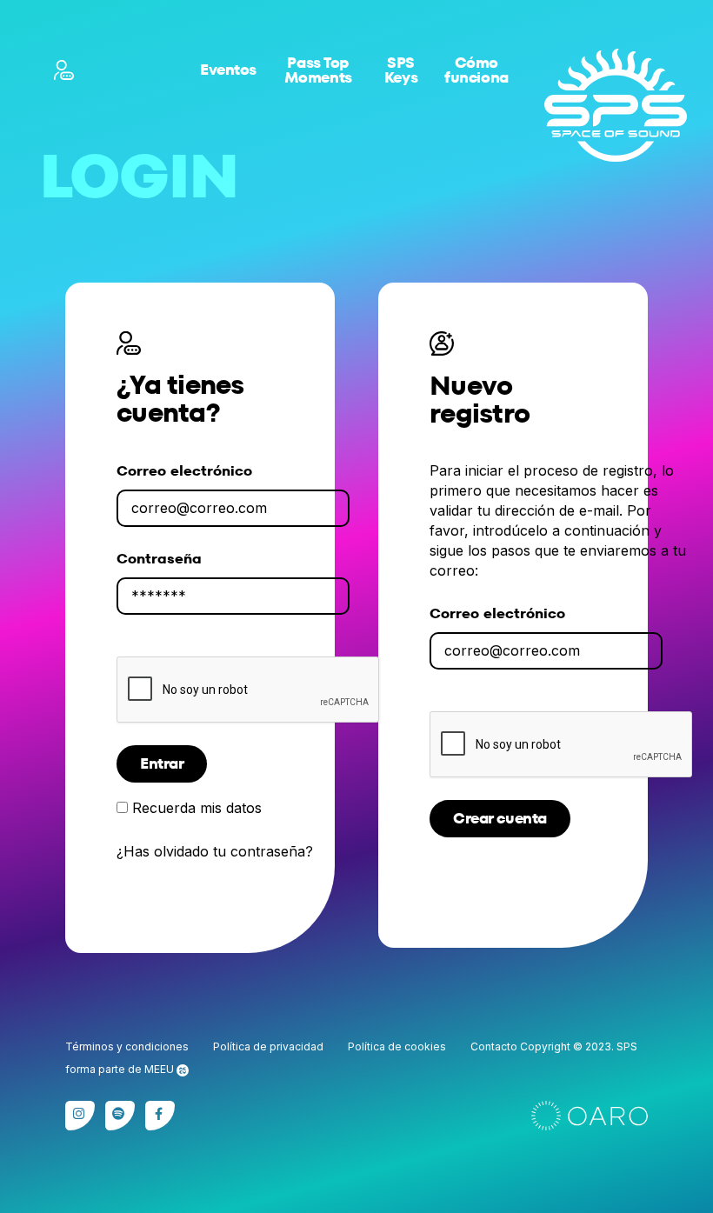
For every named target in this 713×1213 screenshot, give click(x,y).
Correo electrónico (184, 471)
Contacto (493, 1046)
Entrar (161, 763)
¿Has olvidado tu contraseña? (215, 851)
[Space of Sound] (615, 105)
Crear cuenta (500, 818)
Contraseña (159, 559)
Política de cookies (397, 1046)
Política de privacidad (268, 1046)
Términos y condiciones (127, 1046)
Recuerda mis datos (197, 807)
